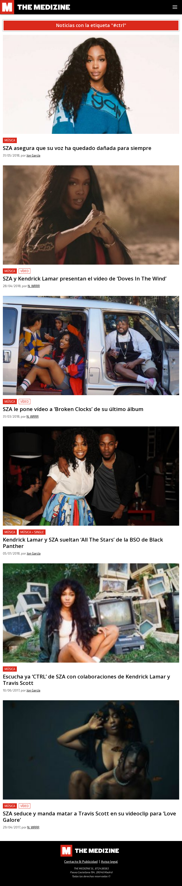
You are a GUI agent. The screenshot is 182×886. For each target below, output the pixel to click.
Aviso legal (109, 861)
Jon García (33, 155)
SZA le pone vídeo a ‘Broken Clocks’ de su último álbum (50, 401)
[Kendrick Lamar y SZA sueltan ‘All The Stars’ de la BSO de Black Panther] (91, 476)
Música (10, 140)
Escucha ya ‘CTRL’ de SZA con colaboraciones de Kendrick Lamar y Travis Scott (70, 669)
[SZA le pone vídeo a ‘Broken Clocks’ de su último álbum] (91, 345)
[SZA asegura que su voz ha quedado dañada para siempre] (91, 84)
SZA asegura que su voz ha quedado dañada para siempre (52, 140)
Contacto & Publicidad (81, 861)
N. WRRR (34, 286)
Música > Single (32, 532)
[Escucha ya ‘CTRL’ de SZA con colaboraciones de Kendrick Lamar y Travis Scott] (91, 613)
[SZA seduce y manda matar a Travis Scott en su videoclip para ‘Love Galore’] (91, 750)
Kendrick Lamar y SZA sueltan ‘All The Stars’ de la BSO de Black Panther (64, 532)
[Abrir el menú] (175, 7)
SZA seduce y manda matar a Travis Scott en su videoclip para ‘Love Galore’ (67, 806)
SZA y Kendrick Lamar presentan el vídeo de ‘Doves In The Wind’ (58, 271)
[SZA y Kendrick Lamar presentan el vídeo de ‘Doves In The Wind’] (91, 215)
